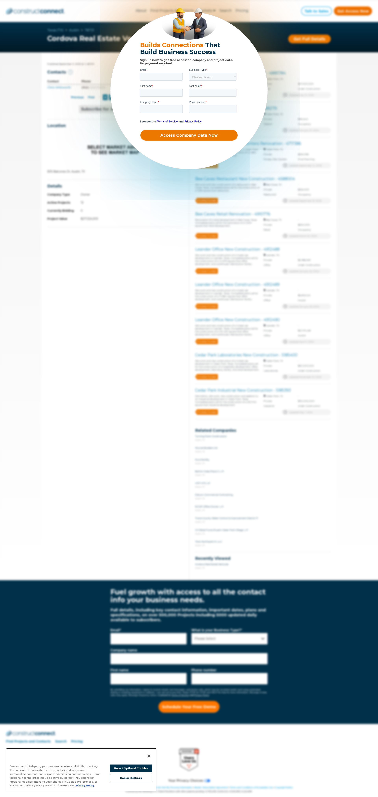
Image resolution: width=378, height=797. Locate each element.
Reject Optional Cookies (131, 768)
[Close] (149, 756)
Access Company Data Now (189, 135)
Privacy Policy (84, 785)
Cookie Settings (131, 778)
